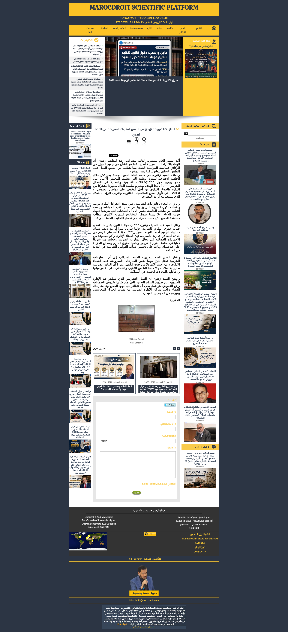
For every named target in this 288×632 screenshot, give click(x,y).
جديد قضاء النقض (89, 30)
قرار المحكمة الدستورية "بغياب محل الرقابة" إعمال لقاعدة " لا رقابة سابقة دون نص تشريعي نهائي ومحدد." (80, 365)
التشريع (199, 28)
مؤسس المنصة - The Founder (144, 558)
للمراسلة (104, 28)
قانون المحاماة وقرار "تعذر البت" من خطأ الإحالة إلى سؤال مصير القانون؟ (80, 305)
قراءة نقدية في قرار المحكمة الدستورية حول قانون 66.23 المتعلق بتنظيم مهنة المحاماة (80, 432)
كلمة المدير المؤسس (201, 41)
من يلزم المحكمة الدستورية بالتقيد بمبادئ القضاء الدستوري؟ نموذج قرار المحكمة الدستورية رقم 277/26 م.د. (80, 275)
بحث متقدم (200, 138)
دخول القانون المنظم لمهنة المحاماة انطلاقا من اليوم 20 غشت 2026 (143, 80)
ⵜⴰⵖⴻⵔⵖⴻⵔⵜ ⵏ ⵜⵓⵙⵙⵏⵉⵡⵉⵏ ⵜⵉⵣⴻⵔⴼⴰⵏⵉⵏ (144, 18)
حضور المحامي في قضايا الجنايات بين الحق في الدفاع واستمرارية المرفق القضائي (88, 60)
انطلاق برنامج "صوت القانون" (201, 46)
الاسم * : (171, 411)
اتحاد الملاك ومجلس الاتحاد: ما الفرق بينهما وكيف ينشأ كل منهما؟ (80, 171)
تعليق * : (171, 447)
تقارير (149, 28)
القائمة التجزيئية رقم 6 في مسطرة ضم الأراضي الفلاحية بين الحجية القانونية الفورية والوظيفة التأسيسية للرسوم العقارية (200, 261)
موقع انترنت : (169, 435)
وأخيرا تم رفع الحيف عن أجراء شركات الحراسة (200, 228)
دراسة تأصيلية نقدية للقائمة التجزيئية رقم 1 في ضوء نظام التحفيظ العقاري (200, 340)
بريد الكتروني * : (168, 423)
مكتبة (159, 28)
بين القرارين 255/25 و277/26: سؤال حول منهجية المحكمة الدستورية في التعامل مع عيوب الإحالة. (80, 334)
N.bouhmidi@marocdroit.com (144, 600)
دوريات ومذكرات (136, 28)
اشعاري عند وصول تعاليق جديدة (159, 483)
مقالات (170, 28)
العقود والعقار (119, 28)
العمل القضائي (182, 30)
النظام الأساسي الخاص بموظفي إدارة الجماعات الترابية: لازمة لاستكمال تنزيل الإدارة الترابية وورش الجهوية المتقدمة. (200, 375)
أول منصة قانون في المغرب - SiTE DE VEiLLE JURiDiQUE (144, 22)
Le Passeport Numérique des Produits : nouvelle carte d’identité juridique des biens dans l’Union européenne (80, 136)
